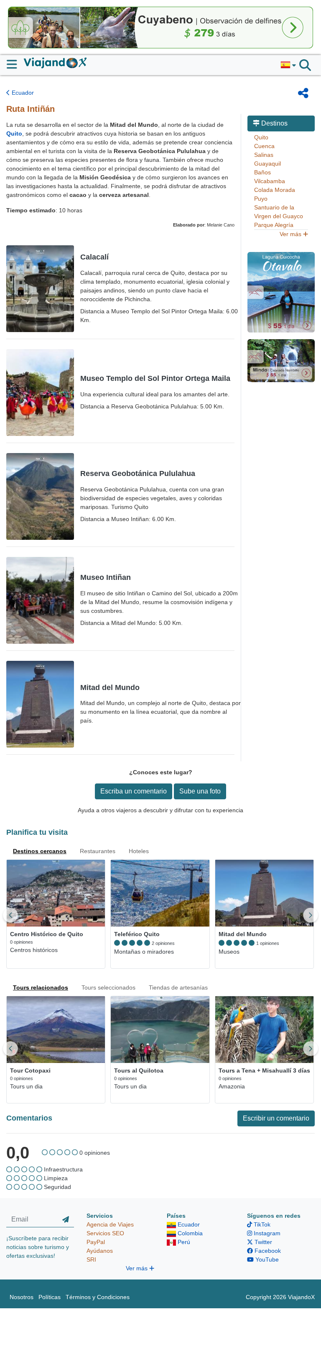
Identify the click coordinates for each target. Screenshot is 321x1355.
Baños (262, 172)
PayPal (96, 1242)
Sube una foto (200, 791)
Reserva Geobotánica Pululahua (137, 473)
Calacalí (94, 257)
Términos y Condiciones (98, 1297)
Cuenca (264, 146)
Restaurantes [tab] (97, 851)
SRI (91, 1259)
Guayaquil (267, 163)
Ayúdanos (100, 1250)
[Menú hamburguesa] (15, 64)
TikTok (261, 1224)
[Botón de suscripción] (65, 1219)
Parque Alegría (273, 225)
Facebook (267, 1250)
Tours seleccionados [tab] (108, 987)
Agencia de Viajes (110, 1224)
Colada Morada (274, 189)
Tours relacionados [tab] (40, 987)
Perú (183, 1242)
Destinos (274, 123)
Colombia (189, 1233)
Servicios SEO (105, 1233)
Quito (261, 137)
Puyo (261, 198)
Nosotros (21, 1297)
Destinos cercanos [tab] (39, 851)
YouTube (266, 1259)
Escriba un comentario (133, 791)
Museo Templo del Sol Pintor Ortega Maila (155, 378)
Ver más (291, 234)
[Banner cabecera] (160, 27)
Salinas (263, 154)
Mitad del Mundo (110, 687)
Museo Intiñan (105, 577)
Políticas (49, 1297)
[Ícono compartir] (303, 93)
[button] (288, 65)
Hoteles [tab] (139, 851)
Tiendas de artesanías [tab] (178, 987)
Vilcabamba (269, 181)
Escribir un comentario (276, 1118)
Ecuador (22, 92)
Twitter (262, 1242)
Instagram (266, 1233)
